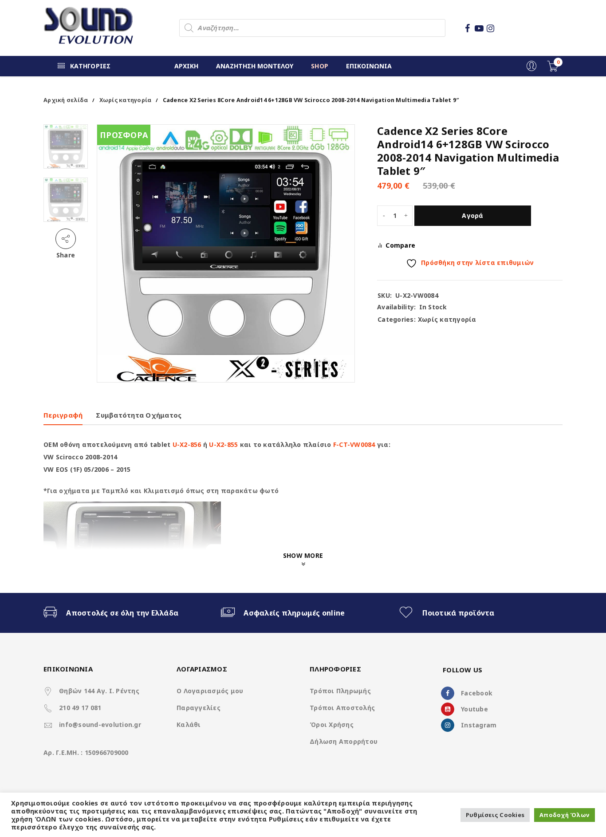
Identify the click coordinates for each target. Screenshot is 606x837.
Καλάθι (189, 724)
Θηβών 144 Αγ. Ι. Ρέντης (99, 691)
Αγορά (472, 215)
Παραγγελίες (198, 707)
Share (65, 255)
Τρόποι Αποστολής (342, 707)
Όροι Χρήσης (332, 724)
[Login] (531, 69)
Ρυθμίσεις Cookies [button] (495, 815)
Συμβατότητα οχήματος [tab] (138, 415)
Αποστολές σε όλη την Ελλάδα (122, 613)
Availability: (396, 307)
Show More (303, 555)
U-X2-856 (187, 444)
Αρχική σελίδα (65, 100)
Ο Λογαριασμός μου (210, 691)
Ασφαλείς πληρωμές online (294, 613)
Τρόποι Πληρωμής (340, 691)
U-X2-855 (223, 444)
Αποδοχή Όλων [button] (564, 815)
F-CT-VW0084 (354, 444)
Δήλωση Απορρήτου (344, 741)
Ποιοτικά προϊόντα (458, 613)
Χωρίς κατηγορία (125, 100)
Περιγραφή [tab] (63, 415)
